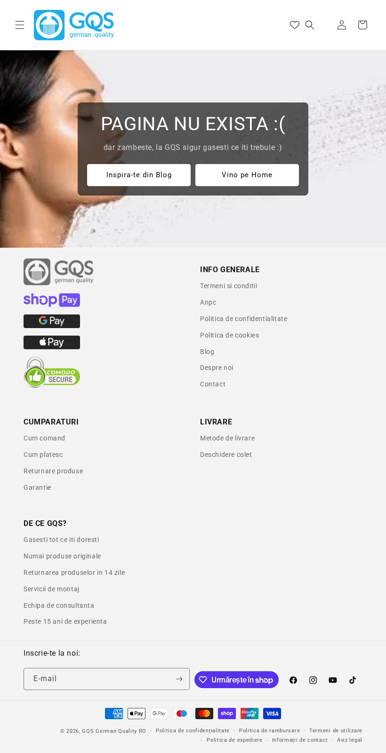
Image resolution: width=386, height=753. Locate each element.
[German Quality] (59, 284)
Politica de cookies (229, 335)
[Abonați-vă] (179, 679)
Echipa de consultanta (59, 605)
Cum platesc (43, 454)
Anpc (208, 302)
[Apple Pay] (52, 347)
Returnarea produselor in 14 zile (74, 572)
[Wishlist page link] (294, 25)
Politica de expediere (235, 740)
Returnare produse (53, 471)
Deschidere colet (226, 454)
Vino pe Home (247, 175)
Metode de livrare (227, 438)
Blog (207, 351)
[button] (19, 25)
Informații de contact (300, 740)
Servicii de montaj (52, 589)
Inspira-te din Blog (139, 175)
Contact (212, 384)
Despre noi (216, 367)
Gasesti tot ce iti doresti (61, 539)
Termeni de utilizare (335, 731)
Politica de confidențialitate (193, 731)
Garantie (37, 487)
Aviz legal (349, 740)
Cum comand (44, 438)
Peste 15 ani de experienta (65, 621)
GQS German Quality (109, 731)
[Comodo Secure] (52, 386)
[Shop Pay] (52, 304)
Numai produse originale (62, 556)
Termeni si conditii (228, 286)
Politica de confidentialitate (243, 318)
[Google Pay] (52, 325)
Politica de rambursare (269, 731)
